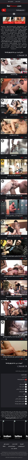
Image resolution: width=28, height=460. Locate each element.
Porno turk (24, 33)
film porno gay (18, 29)
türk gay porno (5, 32)
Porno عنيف (19, 47)
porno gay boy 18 (9, 37)
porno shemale (13, 43)
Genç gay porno (13, 32)
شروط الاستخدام (11, 446)
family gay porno (21, 379)
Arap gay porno (20, 26)
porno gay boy (17, 33)
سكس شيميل (21, 396)
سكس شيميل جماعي (20, 398)
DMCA (4, 446)
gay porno (3, 26)
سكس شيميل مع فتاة (20, 403)
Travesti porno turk (16, 44)
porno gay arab (16, 28)
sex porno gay (10, 33)
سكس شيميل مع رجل (20, 401)
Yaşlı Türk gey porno (11, 26)
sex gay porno (13, 48)
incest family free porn (6, 41)
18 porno (20, 43)
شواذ (25, 382)
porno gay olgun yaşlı (16, 40)
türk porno (3, 33)
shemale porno (17, 41)
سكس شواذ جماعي (20, 389)
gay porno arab (21, 32)
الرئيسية (22, 444)
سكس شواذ (22, 386)
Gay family (24, 41)
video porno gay (22, 39)
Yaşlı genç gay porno (5, 40)
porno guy (24, 40)
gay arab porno (22, 30)
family (24, 47)
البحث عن (24, 377)
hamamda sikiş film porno (11, 30)
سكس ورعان (22, 391)
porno (18, 34)
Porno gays (7, 46)
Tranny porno (20, 46)
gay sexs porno (5, 43)
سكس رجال (22, 384)
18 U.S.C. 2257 (14, 448)
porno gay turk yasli (9, 29)
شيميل (24, 394)
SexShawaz (12, 457)
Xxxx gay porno (7, 44)
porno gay (13, 34)
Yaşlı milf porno (14, 46)
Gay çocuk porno (6, 34)
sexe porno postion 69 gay (11, 39)
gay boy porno (18, 37)
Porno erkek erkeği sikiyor (10, 36)
